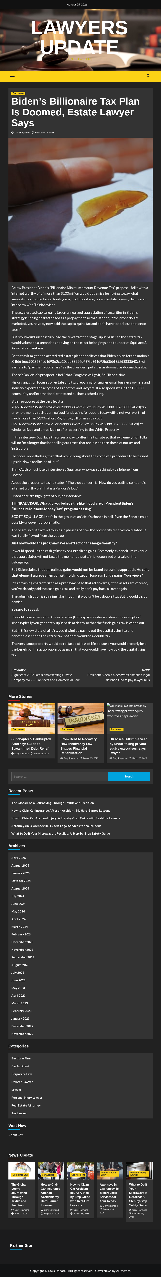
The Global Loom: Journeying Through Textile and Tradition (52, 803)
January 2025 (20, 873)
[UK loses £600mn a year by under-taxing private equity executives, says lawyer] (130, 718)
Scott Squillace (83, 299)
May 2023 (18, 988)
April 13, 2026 (21, 1213)
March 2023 (19, 1003)
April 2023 (18, 995)
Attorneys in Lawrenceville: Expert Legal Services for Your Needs (56, 826)
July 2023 (17, 972)
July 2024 (17, 896)
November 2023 (22, 949)
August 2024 (20, 888)
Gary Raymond (22, 132)
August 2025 (20, 865)
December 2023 (22, 942)
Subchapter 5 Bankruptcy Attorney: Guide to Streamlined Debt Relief (31, 743)
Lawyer (16, 1089)
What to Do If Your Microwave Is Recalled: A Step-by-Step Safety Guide (60, 833)
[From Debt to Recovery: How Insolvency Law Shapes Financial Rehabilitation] (81, 718)
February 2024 (21, 934)
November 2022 (22, 1033)
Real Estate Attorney (26, 1105)
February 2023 (21, 1011)
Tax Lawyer (18, 93)
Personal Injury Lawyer (26, 1097)
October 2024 (21, 880)
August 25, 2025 (51, 1213)
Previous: (45, 675)
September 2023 (22, 957)
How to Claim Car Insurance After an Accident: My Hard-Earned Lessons (60, 810)
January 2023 (20, 1018)
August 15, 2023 (90, 758)
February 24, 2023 (44, 132)
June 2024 (18, 903)
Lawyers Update (79, 37)
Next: (118, 675)
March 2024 (19, 926)
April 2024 (18, 919)
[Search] (148, 75)
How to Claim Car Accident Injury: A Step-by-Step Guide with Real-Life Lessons (65, 818)
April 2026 (18, 858)
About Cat (15, 1135)
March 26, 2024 (41, 753)
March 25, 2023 (139, 758)
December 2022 (22, 1026)
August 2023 (20, 965)
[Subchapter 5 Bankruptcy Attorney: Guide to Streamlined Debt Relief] (31, 718)
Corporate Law (21, 1074)
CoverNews (103, 1270)
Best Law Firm (21, 1058)
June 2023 (18, 980)
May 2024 (18, 911)
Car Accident (20, 1066)
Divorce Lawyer (22, 1082)
